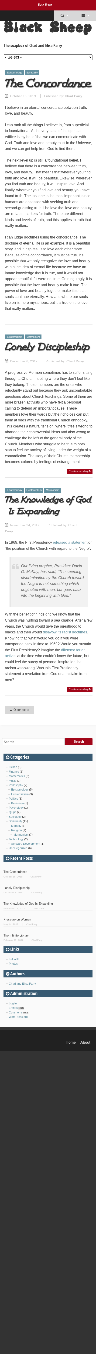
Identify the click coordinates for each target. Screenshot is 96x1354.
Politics (13, 798)
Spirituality (32, 72)
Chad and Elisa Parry (22, 983)
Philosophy (16, 785)
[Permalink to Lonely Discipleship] (49, 352)
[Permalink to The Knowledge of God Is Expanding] (49, 515)
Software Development (25, 843)
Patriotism (17, 803)
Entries (16, 1008)
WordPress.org (18, 1017)
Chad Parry (73, 96)
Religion (16, 830)
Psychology (16, 807)
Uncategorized (18, 848)
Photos (13, 963)
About (85, 1042)
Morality (16, 826)
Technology (16, 839)
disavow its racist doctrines (65, 632)
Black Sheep (45, 4)
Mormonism (33, 336)
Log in (13, 1003)
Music (12, 780)
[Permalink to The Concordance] (49, 86)
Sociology (15, 816)
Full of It (14, 959)
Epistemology (14, 72)
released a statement (70, 542)
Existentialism (14, 336)
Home (71, 1042)
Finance (14, 771)
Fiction (13, 767)
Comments (19, 1012)
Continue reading (79, 471)
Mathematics (17, 776)
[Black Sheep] (48, 31)
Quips (12, 812)
